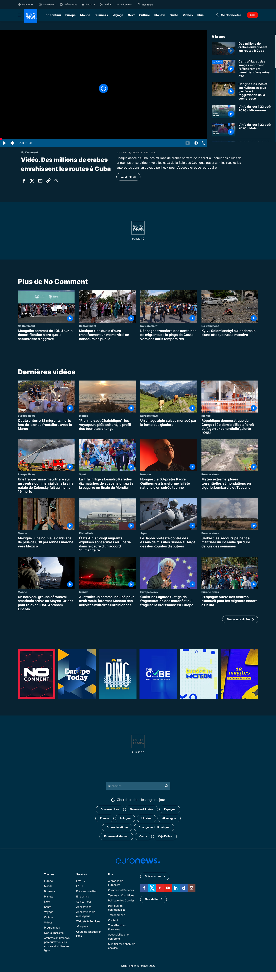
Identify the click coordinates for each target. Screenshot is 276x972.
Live (252, 15)
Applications (83, 906)
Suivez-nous (83, 901)
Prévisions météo (86, 891)
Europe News (26, 415)
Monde (85, 15)
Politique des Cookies (121, 900)
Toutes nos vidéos (238, 619)
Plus (111, 874)
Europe (70, 15)
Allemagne (169, 818)
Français (26, 4)
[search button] (139, 5)
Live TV (80, 880)
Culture (144, 15)
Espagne (169, 809)
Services (81, 874)
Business (101, 15)
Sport (82, 474)
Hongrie (145, 474)
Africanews (83, 926)
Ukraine (146, 818)
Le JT (79, 886)
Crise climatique (117, 827)
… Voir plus (128, 176)
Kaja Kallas (165, 836)
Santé (174, 15)
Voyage (117, 15)
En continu (53, 15)
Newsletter (152, 899)
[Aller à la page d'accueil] (30, 16)
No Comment (26, 325)
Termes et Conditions (121, 895)
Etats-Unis (86, 533)
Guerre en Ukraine (141, 809)
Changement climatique (154, 827)
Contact (113, 920)
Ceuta (143, 836)
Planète (159, 15)
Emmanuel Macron (116, 836)
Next (131, 15)
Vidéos (188, 15)
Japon (144, 533)
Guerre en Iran (110, 809)
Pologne (125, 818)
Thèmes (49, 874)
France (104, 818)
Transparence (116, 914)
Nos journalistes (53, 932)
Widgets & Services (88, 921)
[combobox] (158, 5)
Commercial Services (121, 890)
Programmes (52, 927)
